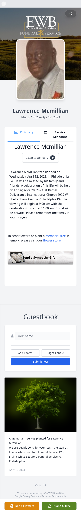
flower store (52, 240)
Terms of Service (51, 496)
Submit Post (40, 361)
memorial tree (55, 236)
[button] (41, 405)
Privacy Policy (30, 496)
